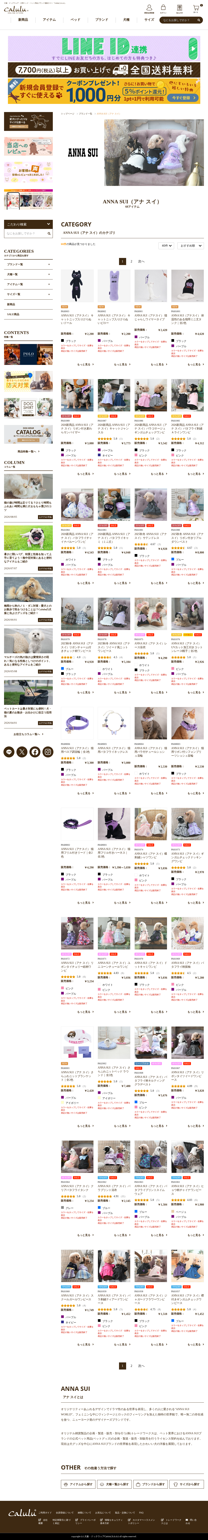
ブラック (70, 341)
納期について (84, 1512)
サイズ (149, 19)
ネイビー (107, 455)
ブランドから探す (153, 1484)
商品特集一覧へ (27, 451)
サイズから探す (190, 1484)
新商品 (23, 19)
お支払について (103, 1512)
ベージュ (180, 1212)
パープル (107, 341)
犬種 (126, 19)
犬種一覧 (12, 274)
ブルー (179, 559)
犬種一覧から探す (117, 1484)
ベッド (75, 19)
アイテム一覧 (15, 284)
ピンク (143, 455)
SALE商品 (13, 314)
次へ (141, 261)
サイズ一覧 (13, 294)
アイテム (49, 19)
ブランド (101, 19)
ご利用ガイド (45, 1512)
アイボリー (72, 1103)
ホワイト (70, 559)
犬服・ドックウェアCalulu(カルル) (101, 1536)
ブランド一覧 (85, 113)
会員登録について (65, 1512)
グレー (69, 1208)
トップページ (67, 113)
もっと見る (84, 364)
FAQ (141, 1512)
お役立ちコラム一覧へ (27, 734)
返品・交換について (125, 1512)
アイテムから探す (81, 1484)
